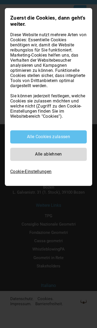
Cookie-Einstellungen (30, 171)
